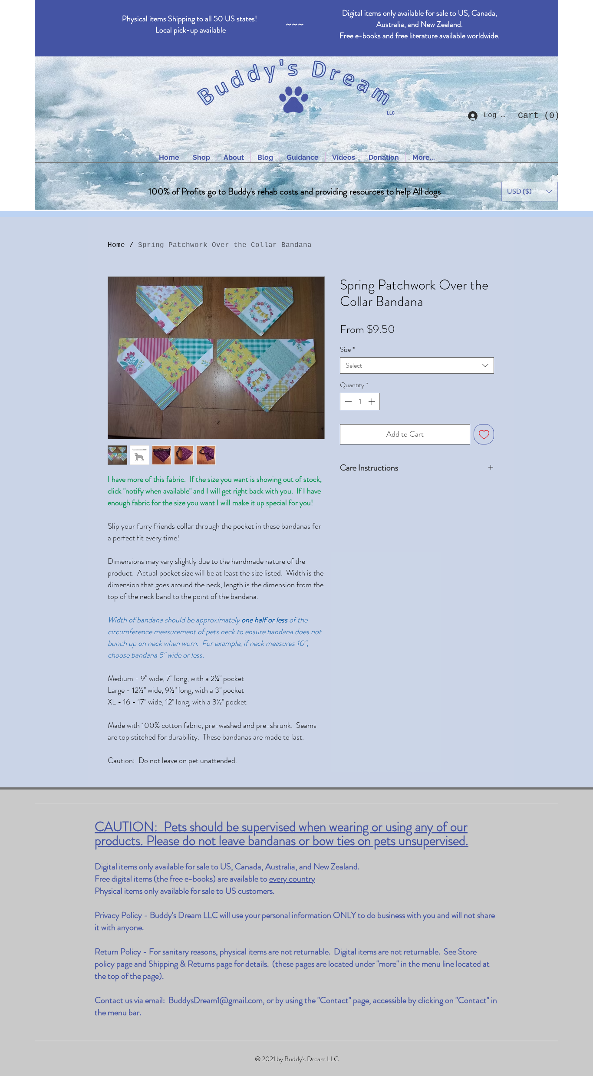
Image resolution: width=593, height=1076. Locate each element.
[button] (535, 115)
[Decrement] (347, 401)
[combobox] (417, 365)
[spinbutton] (359, 401)
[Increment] (372, 401)
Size (347, 349)
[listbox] (529, 191)
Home (116, 245)
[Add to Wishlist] (484, 434)
